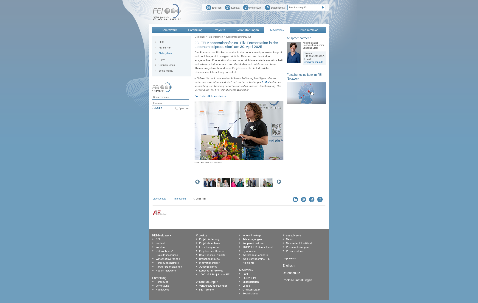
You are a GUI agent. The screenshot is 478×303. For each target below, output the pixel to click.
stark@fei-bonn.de (313, 62)
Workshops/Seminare (255, 254)
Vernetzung (162, 285)
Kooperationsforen (253, 243)
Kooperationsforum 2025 (239, 37)
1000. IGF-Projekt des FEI (214, 274)
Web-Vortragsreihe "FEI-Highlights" (257, 260)
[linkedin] (295, 201)
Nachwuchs (162, 289)
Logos (162, 59)
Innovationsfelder (209, 262)
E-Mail (265, 82)
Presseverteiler (295, 250)
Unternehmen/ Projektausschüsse (167, 252)
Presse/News (309, 30)
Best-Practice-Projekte (212, 254)
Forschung (162, 281)
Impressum (255, 7)
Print (161, 41)
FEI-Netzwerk (167, 30)
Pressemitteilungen (297, 247)
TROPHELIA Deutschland (258, 247)
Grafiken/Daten (167, 65)
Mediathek (277, 30)
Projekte (219, 30)
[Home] (167, 19)
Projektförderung (209, 239)
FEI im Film (165, 47)
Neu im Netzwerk (166, 270)
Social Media (166, 70)
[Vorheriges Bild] (198, 181)
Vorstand (161, 247)
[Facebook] (311, 201)
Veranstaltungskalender (213, 285)
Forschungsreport (209, 247)
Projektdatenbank (209, 243)
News (289, 239)
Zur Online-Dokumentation (210, 96)
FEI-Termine (206, 289)
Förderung (195, 30)
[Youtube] (303, 201)
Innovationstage (252, 235)
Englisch (216, 7)
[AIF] (160, 214)
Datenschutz (278, 7)
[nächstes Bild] (279, 181)
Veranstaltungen (247, 30)
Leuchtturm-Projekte (211, 270)
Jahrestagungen (252, 239)
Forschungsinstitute (167, 262)
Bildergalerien (216, 37)
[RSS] (320, 201)
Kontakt (235, 7)
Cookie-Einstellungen (297, 280)
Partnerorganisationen (169, 266)
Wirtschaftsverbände (168, 258)
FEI (158, 239)
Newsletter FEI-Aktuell (299, 243)
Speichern (184, 108)
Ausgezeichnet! (208, 266)
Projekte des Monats (211, 250)
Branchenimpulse (209, 258)
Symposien (249, 250)
